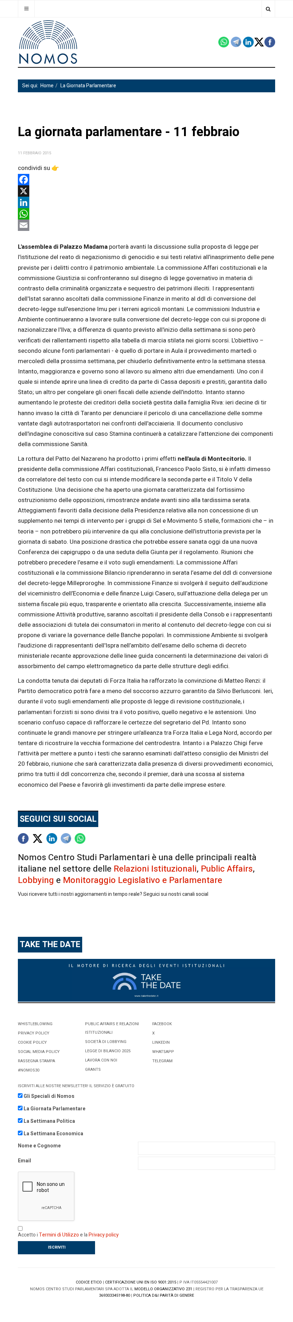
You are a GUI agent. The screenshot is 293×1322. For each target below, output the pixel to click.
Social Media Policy (39, 1052)
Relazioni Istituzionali (155, 869)
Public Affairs (227, 869)
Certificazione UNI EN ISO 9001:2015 (140, 1282)
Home (47, 85)
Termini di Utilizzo (59, 1235)
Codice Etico (89, 1282)
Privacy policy (104, 1235)
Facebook (162, 1024)
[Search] (268, 8)
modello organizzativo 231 (163, 1289)
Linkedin (161, 1042)
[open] (26, 8)
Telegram (162, 1061)
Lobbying (36, 880)
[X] (146, 191)
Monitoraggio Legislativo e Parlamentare (142, 880)
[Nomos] (48, 42)
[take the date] (146, 980)
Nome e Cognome (39, 1146)
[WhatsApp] (146, 214)
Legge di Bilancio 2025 (107, 1051)
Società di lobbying (105, 1042)
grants (93, 1070)
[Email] (146, 225)
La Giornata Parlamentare (88, 85)
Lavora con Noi (101, 1060)
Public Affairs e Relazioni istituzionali (112, 1028)
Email (24, 1161)
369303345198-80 (114, 1295)
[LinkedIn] (146, 202)
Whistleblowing (35, 1024)
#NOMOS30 (28, 1070)
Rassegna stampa (36, 1061)
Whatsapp (163, 1052)
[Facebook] (146, 179)
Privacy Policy (33, 1033)
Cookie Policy (32, 1042)
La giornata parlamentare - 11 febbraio (128, 132)
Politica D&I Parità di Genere (163, 1295)
